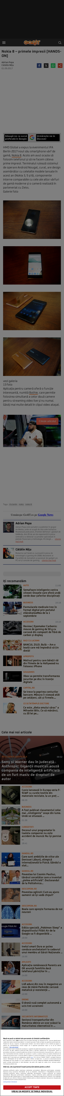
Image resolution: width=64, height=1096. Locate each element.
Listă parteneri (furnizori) (10, 1082)
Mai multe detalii (13, 1047)
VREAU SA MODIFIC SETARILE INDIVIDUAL (32, 1092)
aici (32, 1057)
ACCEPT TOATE (32, 1087)
